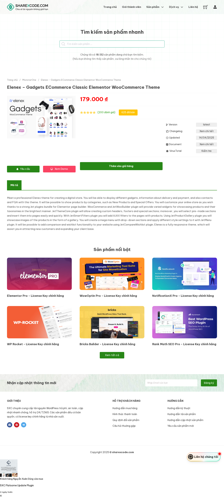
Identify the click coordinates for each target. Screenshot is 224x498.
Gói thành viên (131, 7)
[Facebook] (9, 424)
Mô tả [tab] (14, 185)
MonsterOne (29, 79)
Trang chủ (110, 7)
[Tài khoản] (215, 7)
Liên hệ (193, 7)
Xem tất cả (112, 355)
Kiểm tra (206, 150)
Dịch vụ (174, 7)
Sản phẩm (152, 7)
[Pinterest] (16, 424)
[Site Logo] (27, 7)
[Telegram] (23, 424)
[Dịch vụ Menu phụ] (182, 7)
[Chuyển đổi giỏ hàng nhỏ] (205, 7)
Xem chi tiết (207, 131)
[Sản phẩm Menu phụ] (162, 7)
